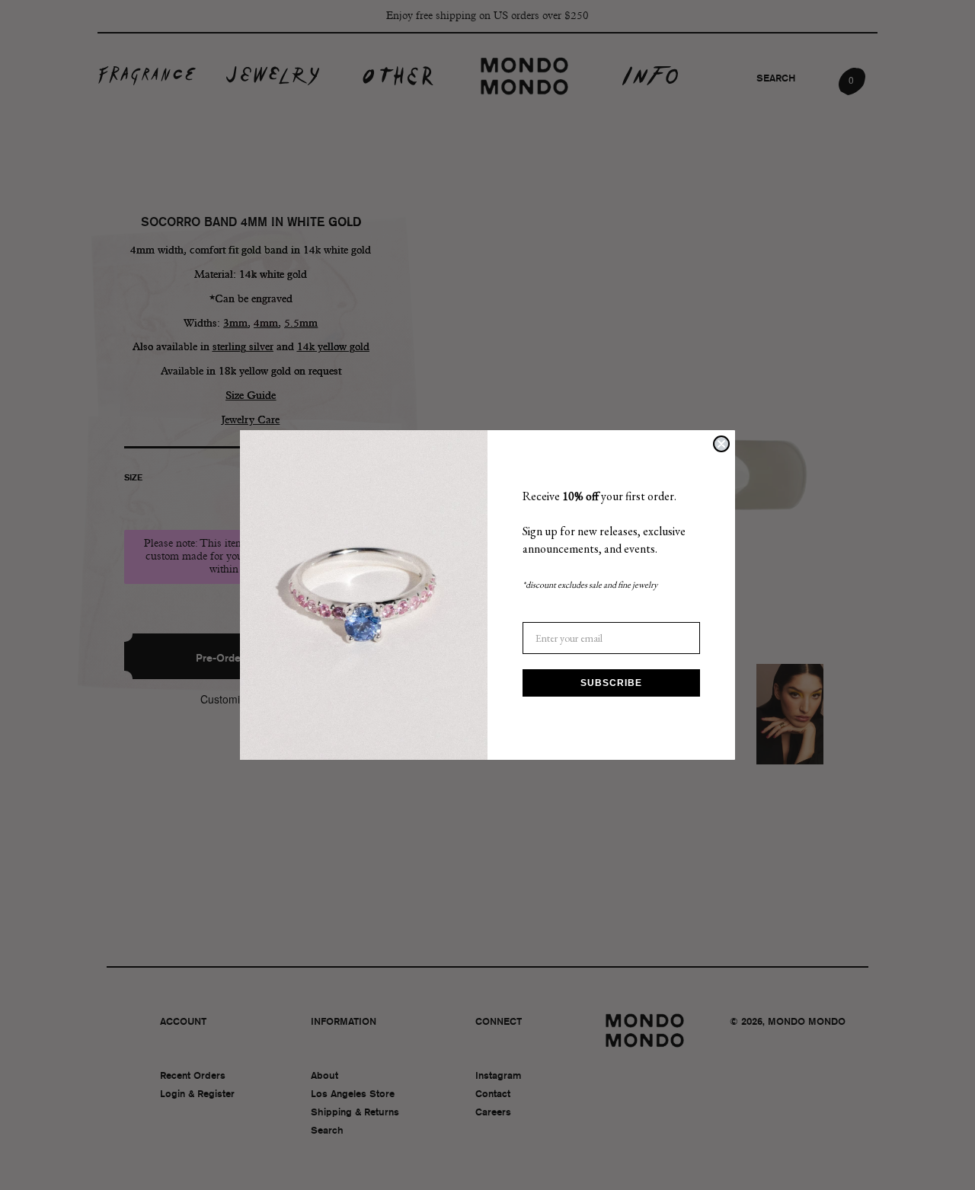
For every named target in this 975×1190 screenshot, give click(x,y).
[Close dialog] (721, 443)
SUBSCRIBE (611, 683)
